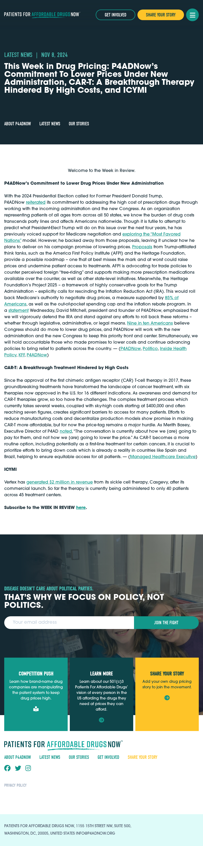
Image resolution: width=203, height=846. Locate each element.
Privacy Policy (15, 785)
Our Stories (79, 124)
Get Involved (115, 15)
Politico (150, 349)
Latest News (49, 124)
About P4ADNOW (17, 124)
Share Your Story (161, 15)
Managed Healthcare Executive (163, 457)
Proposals (142, 247)
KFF (22, 355)
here (81, 508)
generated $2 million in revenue (59, 482)
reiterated (35, 203)
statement (18, 311)
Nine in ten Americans (150, 323)
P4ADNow (131, 349)
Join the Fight (166, 623)
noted (66, 431)
